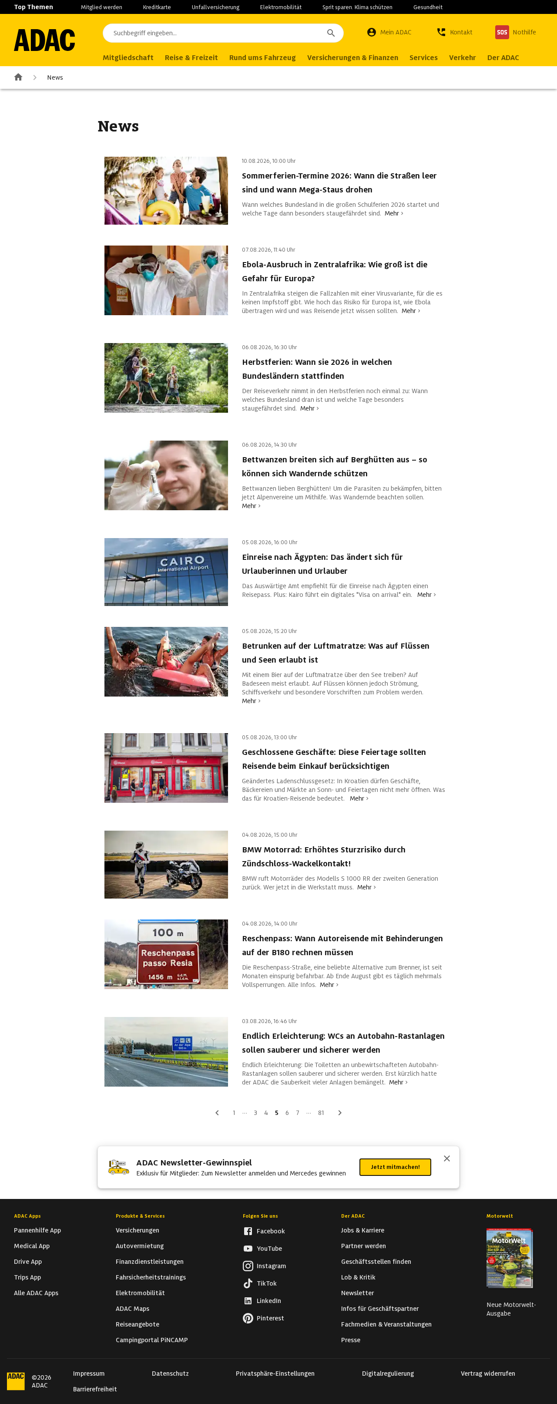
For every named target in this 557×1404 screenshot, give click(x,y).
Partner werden (363, 1246)
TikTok (267, 1283)
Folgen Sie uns (260, 1216)
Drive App (28, 1262)
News (55, 77)
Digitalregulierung (388, 1373)
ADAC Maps (132, 1309)
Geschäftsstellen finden (376, 1262)
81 (321, 1113)
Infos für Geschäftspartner (380, 1309)
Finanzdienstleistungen (150, 1262)
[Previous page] (217, 1113)
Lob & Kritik (358, 1277)
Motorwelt (500, 1216)
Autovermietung (140, 1246)
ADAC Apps (27, 1216)
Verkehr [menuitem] (462, 57)
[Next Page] (340, 1113)
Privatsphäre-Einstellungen (275, 1373)
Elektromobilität (281, 7)
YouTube (269, 1248)
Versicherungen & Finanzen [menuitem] (352, 57)
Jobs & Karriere (362, 1230)
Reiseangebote (137, 1324)
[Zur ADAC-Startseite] (44, 40)
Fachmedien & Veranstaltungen (386, 1324)
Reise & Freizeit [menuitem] (191, 57)
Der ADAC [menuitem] (503, 57)
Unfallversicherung (215, 7)
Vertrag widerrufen (488, 1373)
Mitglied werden (101, 7)
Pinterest (270, 1318)
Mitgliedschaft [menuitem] (128, 57)
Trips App (27, 1277)
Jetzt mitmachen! (395, 1167)
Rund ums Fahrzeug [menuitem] (262, 57)
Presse (350, 1340)
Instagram (271, 1266)
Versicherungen (137, 1230)
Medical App (32, 1246)
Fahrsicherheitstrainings (151, 1277)
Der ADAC (353, 1216)
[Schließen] (447, 1159)
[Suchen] (331, 33)
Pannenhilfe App (37, 1230)
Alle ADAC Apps (36, 1293)
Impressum (89, 1373)
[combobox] (223, 33)
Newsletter (357, 1293)
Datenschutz (170, 1373)
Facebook (271, 1231)
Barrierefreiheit (95, 1389)
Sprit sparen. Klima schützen (357, 7)
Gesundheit (428, 7)
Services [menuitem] (423, 57)
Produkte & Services (140, 1216)
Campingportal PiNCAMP (152, 1340)
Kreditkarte (157, 7)
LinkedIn (269, 1301)
